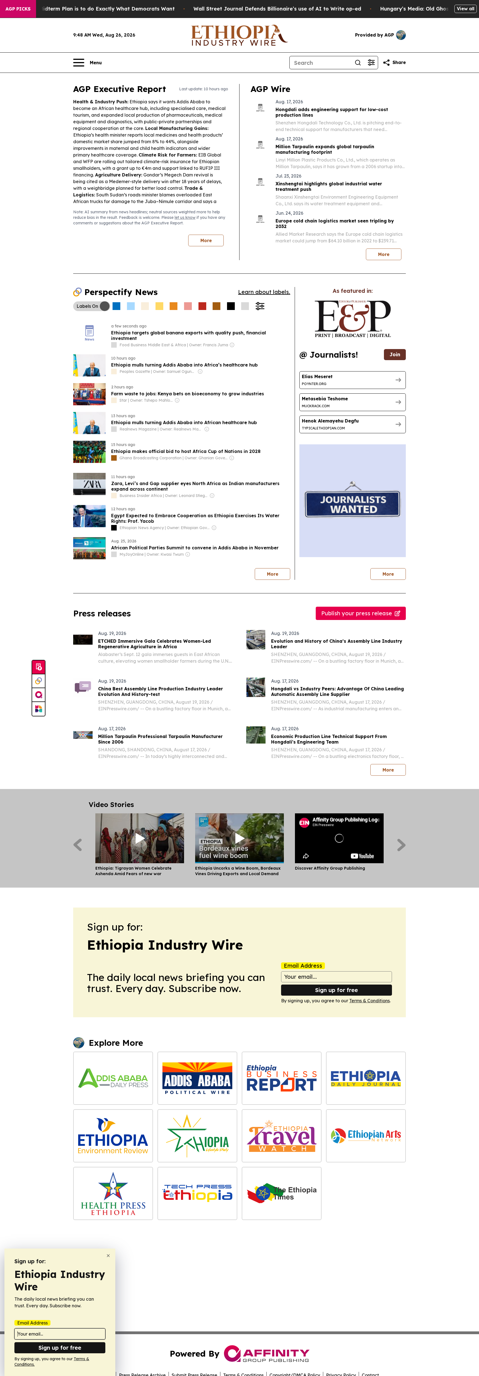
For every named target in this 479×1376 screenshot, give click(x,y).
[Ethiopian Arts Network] (366, 1135)
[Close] (108, 1255)
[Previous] (77, 845)
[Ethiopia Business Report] (282, 1078)
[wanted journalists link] (353, 319)
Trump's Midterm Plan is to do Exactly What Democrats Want (96, 9)
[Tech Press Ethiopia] (197, 1193)
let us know (185, 217)
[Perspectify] (38, 681)
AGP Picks (18, 9)
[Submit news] (38, 667)
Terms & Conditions (369, 1000)
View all (465, 8)
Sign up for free (336, 989)
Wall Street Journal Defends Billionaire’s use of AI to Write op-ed (277, 9)
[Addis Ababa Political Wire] (197, 1078)
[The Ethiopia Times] (282, 1193)
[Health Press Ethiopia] (113, 1193)
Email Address (303, 965)
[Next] (401, 845)
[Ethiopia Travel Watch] (282, 1135)
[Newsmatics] (38, 709)
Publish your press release (356, 613)
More (206, 240)
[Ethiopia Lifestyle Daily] (197, 1135)
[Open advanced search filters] (371, 62)
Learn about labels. (264, 291)
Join (394, 354)
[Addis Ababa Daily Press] (113, 1078)
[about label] (114, 345)
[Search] (358, 62)
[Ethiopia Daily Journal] (366, 1078)
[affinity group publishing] (38, 695)
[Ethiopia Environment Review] (113, 1135)
